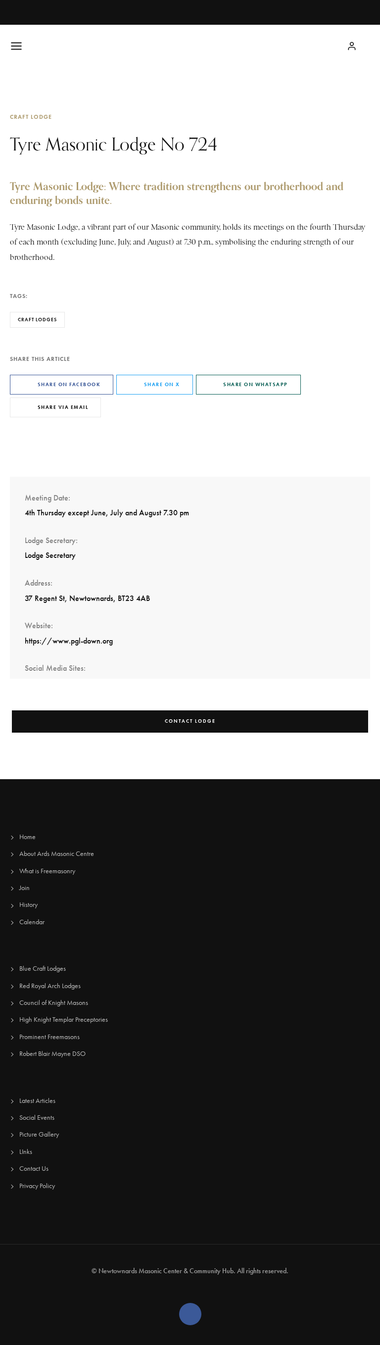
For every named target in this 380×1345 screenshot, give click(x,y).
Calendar (32, 922)
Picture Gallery (39, 1134)
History (28, 904)
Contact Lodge (190, 721)
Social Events (36, 1117)
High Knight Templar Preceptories (63, 1019)
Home (27, 837)
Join (24, 888)
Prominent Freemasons (49, 1037)
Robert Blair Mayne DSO (52, 1053)
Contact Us (33, 1168)
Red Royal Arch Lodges (50, 986)
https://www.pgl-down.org (69, 641)
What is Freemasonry (47, 871)
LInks (25, 1151)
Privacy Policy (37, 1186)
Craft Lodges (37, 319)
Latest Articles (37, 1100)
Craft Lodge (31, 116)
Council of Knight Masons (53, 1002)
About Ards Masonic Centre (56, 853)
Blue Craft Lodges (42, 968)
